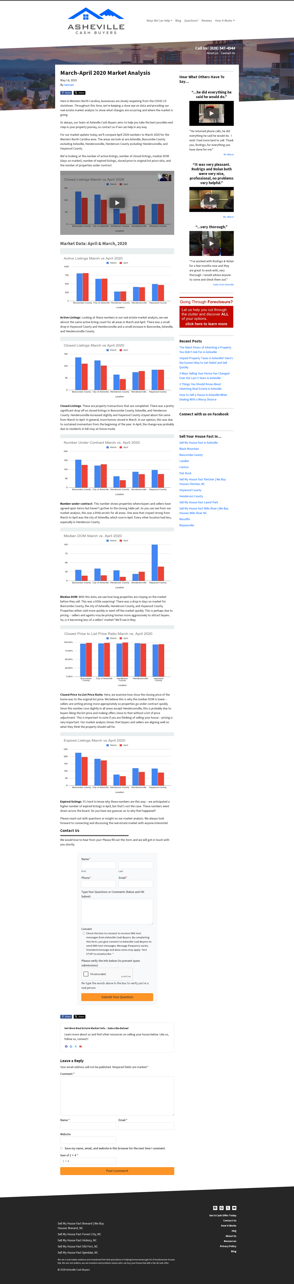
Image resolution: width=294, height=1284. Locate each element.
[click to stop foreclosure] (206, 312)
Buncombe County (191, 455)
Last (121, 871)
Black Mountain (189, 449)
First (83, 871)
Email (123, 878)
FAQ (234, 1231)
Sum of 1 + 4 (69, 1155)
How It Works (223, 21)
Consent (86, 929)
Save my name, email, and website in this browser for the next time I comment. (115, 1148)
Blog (178, 21)
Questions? (191, 21)
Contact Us (228, 53)
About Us (212, 53)
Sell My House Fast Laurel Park (198, 502)
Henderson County (191, 496)
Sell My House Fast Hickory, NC (77, 1240)
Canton (184, 467)
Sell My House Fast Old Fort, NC (78, 1246)
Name (86, 859)
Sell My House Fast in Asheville (198, 443)
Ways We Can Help (158, 21)
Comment (67, 1074)
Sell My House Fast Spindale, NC (78, 1253)
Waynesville (186, 525)
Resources (230, 1241)
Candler (184, 461)
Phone (86, 878)
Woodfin (184, 519)
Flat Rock (185, 473)
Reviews (206, 21)
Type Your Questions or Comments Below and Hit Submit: (112, 894)
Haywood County (190, 490)
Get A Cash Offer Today (222, 1215)
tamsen (69, 85)
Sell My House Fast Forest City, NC (79, 1234)
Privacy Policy (228, 1246)
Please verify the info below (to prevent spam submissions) (110, 963)
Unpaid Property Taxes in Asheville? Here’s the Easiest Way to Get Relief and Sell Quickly (206, 363)
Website (65, 1134)
